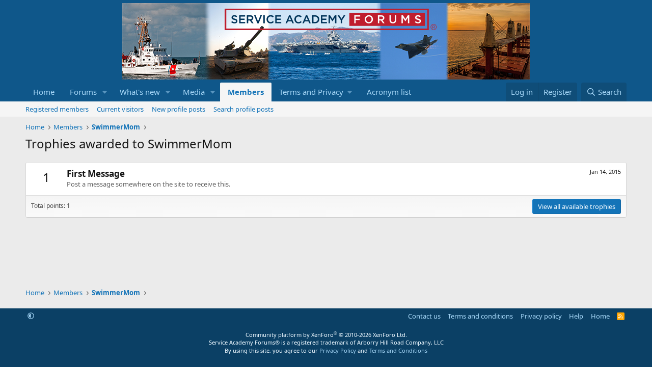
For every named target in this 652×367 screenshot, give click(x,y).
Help (576, 316)
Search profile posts (243, 109)
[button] (105, 92)
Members (246, 92)
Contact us (424, 316)
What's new (140, 92)
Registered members (57, 109)
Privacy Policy (337, 350)
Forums (83, 92)
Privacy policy (541, 316)
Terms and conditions (480, 316)
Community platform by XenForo (326, 334)
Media (194, 92)
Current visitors (120, 109)
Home (44, 92)
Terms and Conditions (398, 350)
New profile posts (178, 109)
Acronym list (389, 92)
